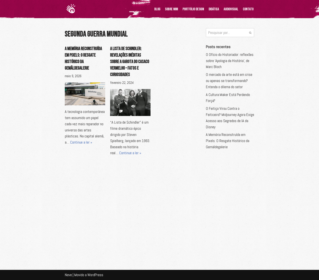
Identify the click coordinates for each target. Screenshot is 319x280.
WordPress (95, 274)
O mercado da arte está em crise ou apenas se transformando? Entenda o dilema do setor (229, 80)
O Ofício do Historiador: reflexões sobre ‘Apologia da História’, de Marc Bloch (229, 60)
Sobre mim (171, 9)
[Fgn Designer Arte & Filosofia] (71, 9)
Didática (214, 9)
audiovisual (231, 9)
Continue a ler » (81, 142)
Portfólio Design (193, 9)
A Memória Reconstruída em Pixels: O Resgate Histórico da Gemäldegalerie (227, 140)
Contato (248, 9)
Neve (68, 274)
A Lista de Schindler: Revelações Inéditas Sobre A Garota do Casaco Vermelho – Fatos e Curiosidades (129, 62)
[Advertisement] (230, 207)
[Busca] (250, 32)
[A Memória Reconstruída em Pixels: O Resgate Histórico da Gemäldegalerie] (85, 94)
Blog (157, 9)
